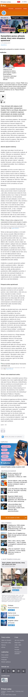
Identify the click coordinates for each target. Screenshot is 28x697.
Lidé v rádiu (18, 645)
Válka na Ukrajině (6, 640)
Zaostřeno (4, 45)
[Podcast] (1, 102)
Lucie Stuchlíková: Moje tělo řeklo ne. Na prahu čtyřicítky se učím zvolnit (17, 490)
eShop (3, 647)
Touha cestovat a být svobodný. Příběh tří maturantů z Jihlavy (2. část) (17, 474)
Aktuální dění (5, 18)
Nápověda (18, 642)
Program (10, 8)
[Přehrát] (3, 96)
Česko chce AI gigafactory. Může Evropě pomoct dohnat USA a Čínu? (17, 535)
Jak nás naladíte (19, 640)
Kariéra (17, 647)
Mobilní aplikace (6, 662)
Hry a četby (5, 446)
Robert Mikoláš (15, 228)
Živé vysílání (5, 459)
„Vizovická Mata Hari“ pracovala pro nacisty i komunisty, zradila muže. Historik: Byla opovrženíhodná (16, 508)
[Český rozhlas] (6, 2)
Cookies (3, 691)
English (3, 692)
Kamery (25, 8)
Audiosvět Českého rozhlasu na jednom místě (13, 467)
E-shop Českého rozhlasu (10, 559)
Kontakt (17, 649)
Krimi (3, 449)
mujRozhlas (4, 442)
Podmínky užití (19, 691)
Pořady (4, 456)
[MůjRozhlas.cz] (3, 52)
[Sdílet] (4, 102)
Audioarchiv (18, 8)
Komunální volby (6, 642)
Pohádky (4, 453)
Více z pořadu (6, 523)
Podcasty (4, 659)
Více (22, 18)
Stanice (3, 645)
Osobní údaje (10, 691)
